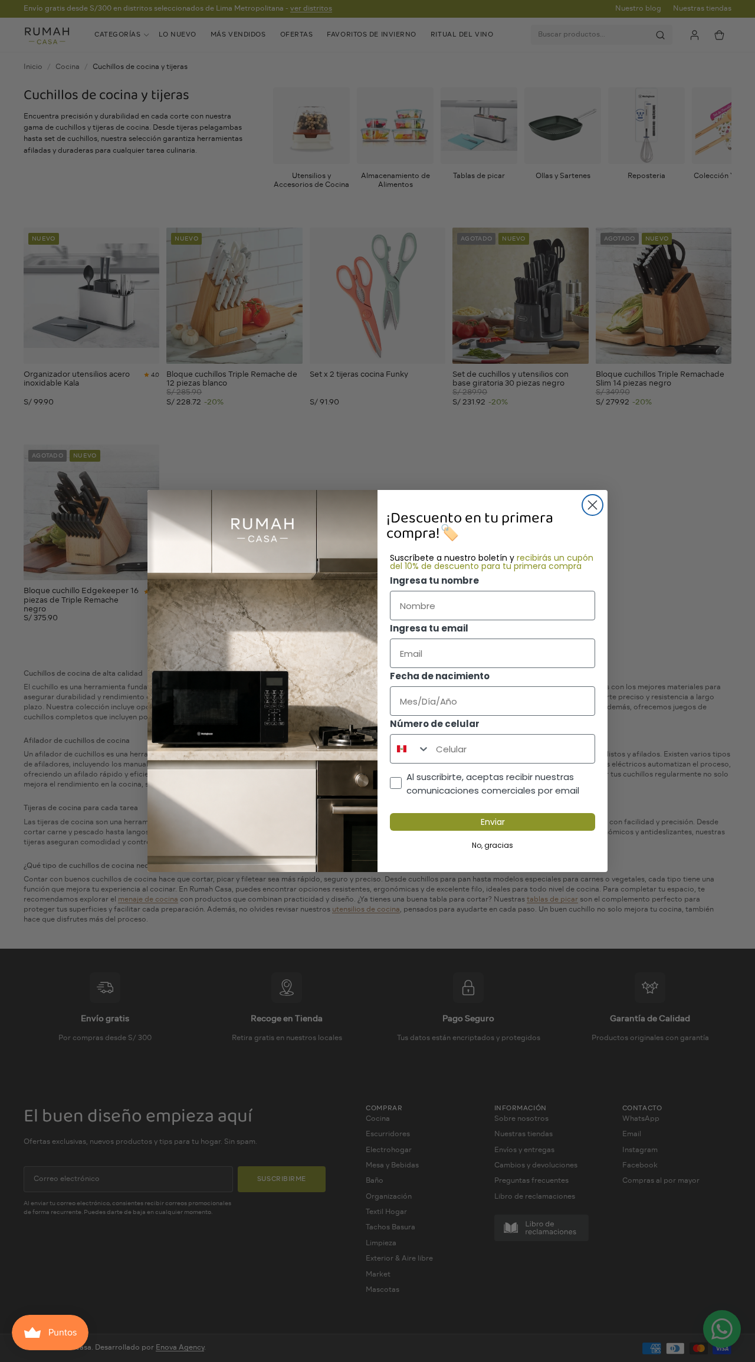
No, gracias (492, 845)
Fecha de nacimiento (440, 676)
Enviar (493, 822)
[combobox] (410, 749)
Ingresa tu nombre (434, 580)
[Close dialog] (592, 505)
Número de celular (435, 724)
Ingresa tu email (429, 628)
